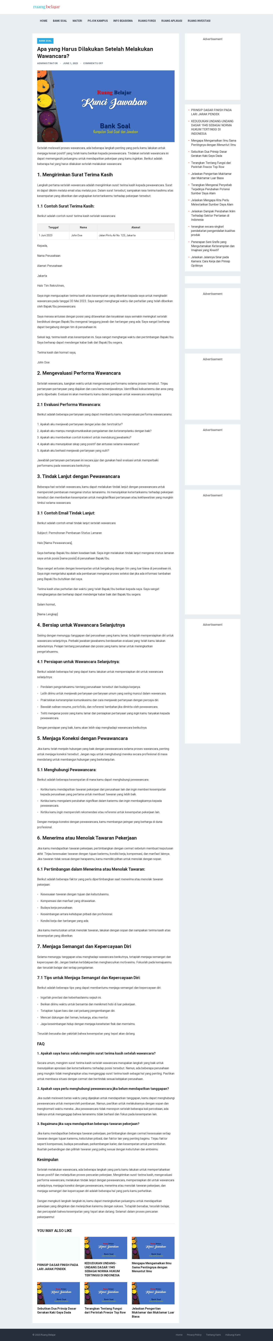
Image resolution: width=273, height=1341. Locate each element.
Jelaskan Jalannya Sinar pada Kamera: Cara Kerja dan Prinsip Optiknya (210, 261)
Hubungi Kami (232, 1334)
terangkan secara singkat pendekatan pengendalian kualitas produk (213, 231)
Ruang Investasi (199, 20)
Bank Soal (60, 20)
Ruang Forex (147, 20)
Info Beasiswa (123, 20)
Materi (77, 20)
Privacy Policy (194, 1334)
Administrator (47, 63)
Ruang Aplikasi (171, 20)
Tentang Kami (213, 1334)
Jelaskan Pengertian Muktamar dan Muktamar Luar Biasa (153, 1312)
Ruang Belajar (48, 1334)
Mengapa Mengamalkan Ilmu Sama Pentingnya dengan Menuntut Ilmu (151, 1267)
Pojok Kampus (98, 20)
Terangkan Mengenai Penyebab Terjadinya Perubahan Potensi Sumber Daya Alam (211, 189)
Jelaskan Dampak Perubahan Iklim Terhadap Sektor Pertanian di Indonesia (213, 215)
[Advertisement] (219, 69)
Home (43, 20)
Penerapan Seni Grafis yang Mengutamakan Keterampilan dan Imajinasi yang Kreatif (213, 246)
